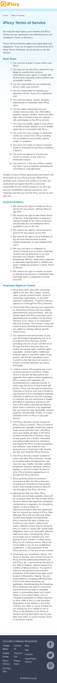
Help (27, 650)
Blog (27, 645)
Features (29, 654)
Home (5, 15)
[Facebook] (50, 644)
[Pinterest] (50, 666)
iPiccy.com (32, 678)
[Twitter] (50, 655)
